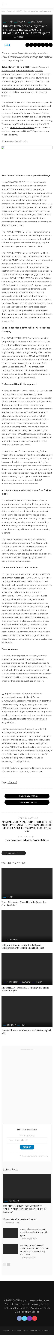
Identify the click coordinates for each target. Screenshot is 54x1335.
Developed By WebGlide (27, 1311)
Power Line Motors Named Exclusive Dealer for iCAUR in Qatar (24, 904)
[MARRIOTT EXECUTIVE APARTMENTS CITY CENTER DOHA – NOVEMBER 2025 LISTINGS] (10, 1249)
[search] (48, 4)
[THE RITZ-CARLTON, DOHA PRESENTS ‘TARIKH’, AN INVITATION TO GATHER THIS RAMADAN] (27, 1188)
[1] (3, 693)
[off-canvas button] (5, 4)
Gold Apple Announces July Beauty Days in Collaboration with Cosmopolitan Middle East (23, 946)
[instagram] (29, 1318)
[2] (12, 398)
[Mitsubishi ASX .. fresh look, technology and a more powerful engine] (27, 969)
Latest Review (37, 22)
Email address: (27, 1135)
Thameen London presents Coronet (20, 1219)
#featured (12, 782)
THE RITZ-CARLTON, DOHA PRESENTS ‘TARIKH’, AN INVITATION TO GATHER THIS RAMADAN (24, 1209)
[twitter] (24, 1318)
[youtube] (34, 1318)
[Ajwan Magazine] (27, 3)
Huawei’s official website (22, 127)
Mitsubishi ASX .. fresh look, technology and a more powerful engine (25, 989)
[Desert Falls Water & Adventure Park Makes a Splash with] (27, 1011)
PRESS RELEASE (12, 939)
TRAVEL (23, 1025)
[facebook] (19, 1318)
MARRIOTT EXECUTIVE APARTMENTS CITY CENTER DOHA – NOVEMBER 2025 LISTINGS (34, 1250)
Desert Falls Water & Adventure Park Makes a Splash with (26, 1032)
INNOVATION (22, 22)
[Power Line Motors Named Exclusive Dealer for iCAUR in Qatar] (27, 883)
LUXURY (10, 22)
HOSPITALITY (11, 1025)
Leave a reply (12, 853)
